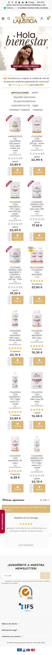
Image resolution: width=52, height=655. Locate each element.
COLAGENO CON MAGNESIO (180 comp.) (36, 334)
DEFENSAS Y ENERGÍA (19, 110)
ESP (38, 2)
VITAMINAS (38, 110)
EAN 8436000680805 (37, 405)
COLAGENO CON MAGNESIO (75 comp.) (15, 459)
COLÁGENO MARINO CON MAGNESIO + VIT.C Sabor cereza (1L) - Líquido (36, 461)
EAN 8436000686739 (37, 149)
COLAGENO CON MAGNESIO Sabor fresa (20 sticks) (36, 397)
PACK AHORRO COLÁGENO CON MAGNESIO (37, 271)
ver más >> (45, 499)
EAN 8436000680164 (15, 466)
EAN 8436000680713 (15, 407)
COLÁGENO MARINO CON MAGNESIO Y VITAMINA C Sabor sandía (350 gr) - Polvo (15, 273)
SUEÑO (35, 92)
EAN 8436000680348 (37, 341)
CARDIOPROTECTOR (20, 105)
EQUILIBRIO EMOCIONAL (24, 97)
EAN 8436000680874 (15, 283)
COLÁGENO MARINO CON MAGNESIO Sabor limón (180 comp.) (37, 207)
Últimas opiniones (13, 500)
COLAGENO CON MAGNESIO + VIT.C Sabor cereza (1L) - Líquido (15, 398)
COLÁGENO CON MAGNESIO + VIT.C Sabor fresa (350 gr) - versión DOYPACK (15, 209)
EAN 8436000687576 (37, 471)
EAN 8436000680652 (15, 343)
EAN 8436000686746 (15, 219)
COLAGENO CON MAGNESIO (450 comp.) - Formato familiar (15, 335)
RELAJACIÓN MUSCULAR (24, 101)
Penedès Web (39, 642)
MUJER (35, 105)
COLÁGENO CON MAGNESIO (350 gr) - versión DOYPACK (37, 141)
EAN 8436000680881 (37, 215)
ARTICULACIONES (20, 92)
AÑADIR (17, 172)
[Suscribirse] (45, 575)
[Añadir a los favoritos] (21, 119)
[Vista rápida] (21, 125)
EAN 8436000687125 (15, 154)
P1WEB (37, 277)
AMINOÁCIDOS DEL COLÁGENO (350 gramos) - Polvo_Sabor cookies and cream (15, 143)
